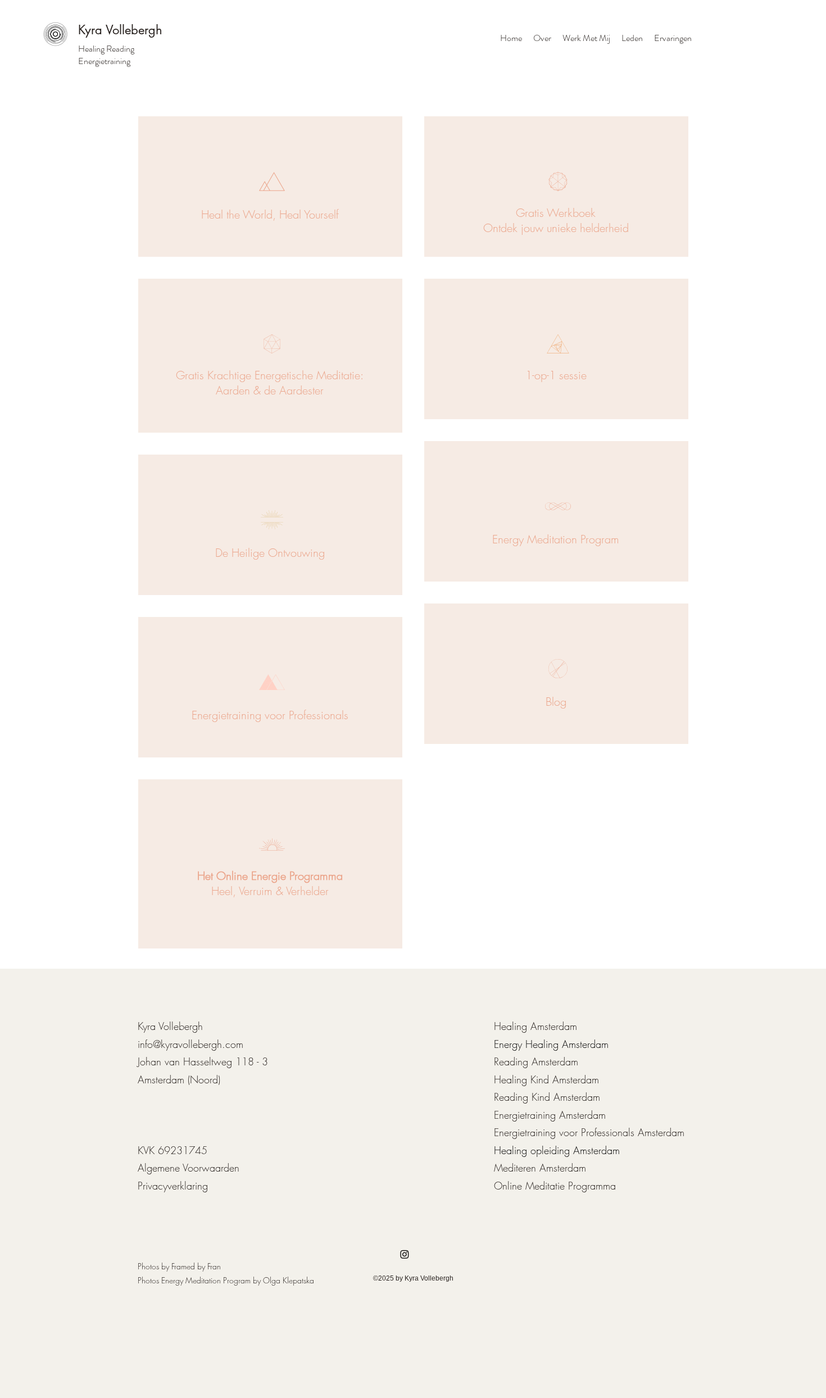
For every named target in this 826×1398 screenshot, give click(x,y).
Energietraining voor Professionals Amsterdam (589, 1132)
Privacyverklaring (173, 1185)
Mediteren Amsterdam (540, 1167)
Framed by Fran (196, 1266)
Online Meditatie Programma (555, 1185)
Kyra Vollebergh (120, 30)
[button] (586, 38)
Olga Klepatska (288, 1280)
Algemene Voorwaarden (188, 1167)
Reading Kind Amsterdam (547, 1097)
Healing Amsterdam (535, 1026)
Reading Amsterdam (536, 1061)
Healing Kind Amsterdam (546, 1079)
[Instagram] (404, 1254)
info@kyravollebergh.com (190, 1044)
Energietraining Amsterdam (550, 1115)
